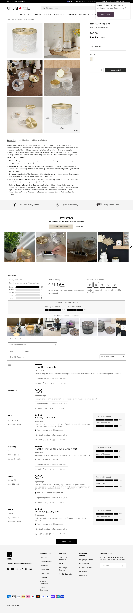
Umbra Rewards (46, 561)
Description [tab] (11, 140)
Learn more (105, 14)
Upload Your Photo (61, 226)
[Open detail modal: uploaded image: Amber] (113, 247)
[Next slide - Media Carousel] (131, 246)
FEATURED (24, 15)
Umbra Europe (15, 605)
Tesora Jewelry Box (29, 19)
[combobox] (71, 8)
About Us (92, 1)
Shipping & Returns (86, 560)
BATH (94, 15)
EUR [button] (71, 1)
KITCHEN (83, 15)
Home (8, 19)
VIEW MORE (79, 226)
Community (44, 577)
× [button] (128, 4)
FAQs (61, 564)
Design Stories (45, 573)
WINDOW (70, 15)
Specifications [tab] (24, 140)
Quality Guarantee (65, 574)
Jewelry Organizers (17, 19)
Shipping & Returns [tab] (39, 140)
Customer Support (118, 1)
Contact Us (83, 576)
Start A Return (84, 564)
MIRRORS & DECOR (41, 15)
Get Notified (116, 70)
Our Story (43, 557)
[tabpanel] (43, 169)
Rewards (103, 1)
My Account (83, 572)
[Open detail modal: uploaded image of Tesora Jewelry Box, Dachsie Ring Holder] (82, 247)
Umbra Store (44, 569)
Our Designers (45, 565)
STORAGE (58, 15)
